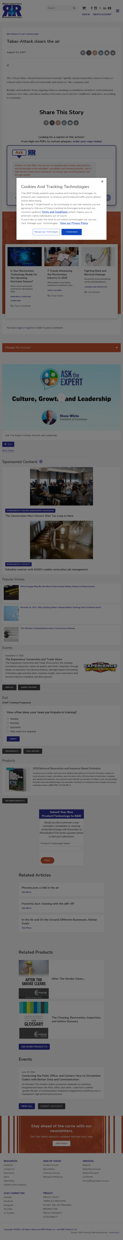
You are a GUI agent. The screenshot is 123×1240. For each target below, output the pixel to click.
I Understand (71, 232)
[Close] (102, 181)
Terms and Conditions (54, 212)
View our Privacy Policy (74, 223)
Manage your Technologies (46, 232)
